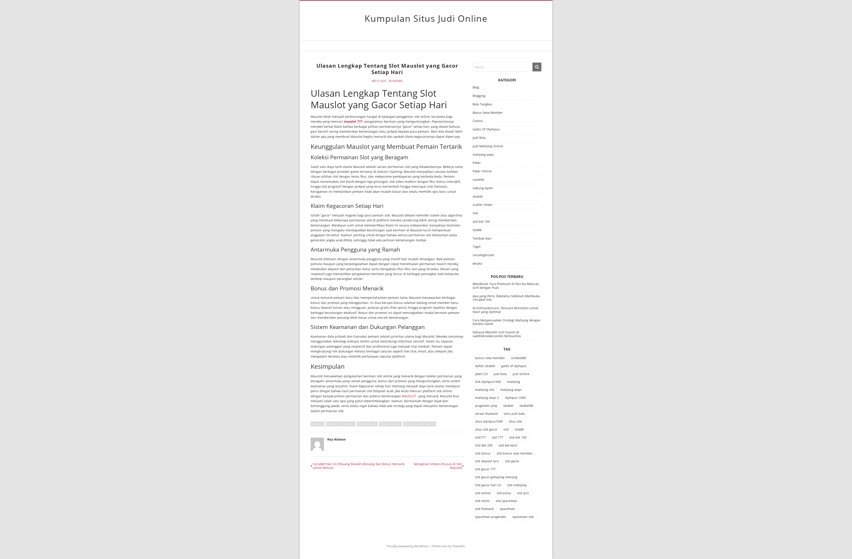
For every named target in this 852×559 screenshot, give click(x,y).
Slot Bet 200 (484, 445)
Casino (478, 121)
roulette (478, 180)
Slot (475, 213)
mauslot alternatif (341, 423)
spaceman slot (523, 517)
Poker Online (482, 171)
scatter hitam (482, 205)
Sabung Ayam (483, 188)
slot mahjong (517, 485)
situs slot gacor (486, 429)
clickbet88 (518, 358)
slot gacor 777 (485, 469)
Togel (477, 247)
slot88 (477, 230)
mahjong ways (483, 155)
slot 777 (497, 437)
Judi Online (521, 374)
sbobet (478, 197)
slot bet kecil (508, 445)
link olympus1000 (488, 382)
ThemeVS (458, 546)
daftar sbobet (485, 366)
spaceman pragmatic (490, 517)
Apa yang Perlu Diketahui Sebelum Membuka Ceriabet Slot (506, 298)
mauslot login (390, 423)
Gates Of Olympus (486, 129)
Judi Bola (479, 138)
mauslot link (367, 423)
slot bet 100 (481, 222)
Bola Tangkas (482, 104)
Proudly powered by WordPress (408, 546)
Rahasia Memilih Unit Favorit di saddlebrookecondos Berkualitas (497, 334)
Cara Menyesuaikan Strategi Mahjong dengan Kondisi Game (506, 322)
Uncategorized (483, 255)
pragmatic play (486, 406)
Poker (477, 163)
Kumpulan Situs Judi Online (426, 18)
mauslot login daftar (419, 423)
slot (506, 429)
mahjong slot (484, 390)
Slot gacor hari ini (488, 485)
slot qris (523, 493)
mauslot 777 (353, 121)
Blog (476, 87)
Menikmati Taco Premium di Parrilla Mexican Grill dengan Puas (506, 286)
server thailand (486, 413)
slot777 (480, 437)
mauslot (317, 423)
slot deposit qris (487, 461)
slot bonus (483, 453)
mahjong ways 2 (487, 398)
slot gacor (512, 461)
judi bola (500, 374)
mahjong (513, 382)
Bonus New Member (488, 113)
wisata (477, 264)
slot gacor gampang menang (496, 477)
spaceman (507, 509)
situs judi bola (514, 413)
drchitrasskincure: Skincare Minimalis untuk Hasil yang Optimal (505, 310)
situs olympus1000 (489, 421)
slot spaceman (506, 501)
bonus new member (490, 358)
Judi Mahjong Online (488, 146)
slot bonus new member (515, 453)
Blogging (396, 81)
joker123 (481, 374)
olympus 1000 (515, 398)
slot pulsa (504, 493)
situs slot (515, 421)
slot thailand (484, 509)
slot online (483, 493)
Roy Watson (336, 439)
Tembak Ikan (482, 238)
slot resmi (482, 501)
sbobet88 (526, 406)
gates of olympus (514, 366)
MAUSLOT (409, 396)
